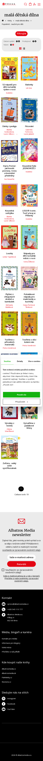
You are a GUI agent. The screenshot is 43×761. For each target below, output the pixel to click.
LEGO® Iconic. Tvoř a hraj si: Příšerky (29, 213)
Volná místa (6, 647)
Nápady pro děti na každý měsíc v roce (29, 256)
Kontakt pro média (9, 638)
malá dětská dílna (22, 20)
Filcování (29, 126)
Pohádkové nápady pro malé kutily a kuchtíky (29, 298)
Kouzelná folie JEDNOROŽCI (29, 167)
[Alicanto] (4, 735)
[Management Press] (9, 730)
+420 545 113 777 (15, 609)
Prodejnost (26, 41)
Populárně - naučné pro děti (12, 24)
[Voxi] (4, 730)
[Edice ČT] (14, 735)
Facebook (11, 704)
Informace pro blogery (11, 643)
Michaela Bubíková (9, 306)
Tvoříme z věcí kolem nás (29, 341)
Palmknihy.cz (7, 677)
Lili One (29, 88)
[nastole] (28, 730)
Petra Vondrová (9, 348)
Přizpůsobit (20, 402)
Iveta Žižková (29, 261)
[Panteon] (19, 735)
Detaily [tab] (20, 361)
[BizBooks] (14, 725)
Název (6, 44)
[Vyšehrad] (24, 730)
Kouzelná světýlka (9, 212)
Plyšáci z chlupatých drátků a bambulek (9, 298)
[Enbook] (21, 740)
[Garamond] (38, 735)
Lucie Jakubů (29, 134)
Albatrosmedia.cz (9, 669)
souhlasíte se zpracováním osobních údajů (21, 550)
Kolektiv (9, 93)
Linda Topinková (9, 257)
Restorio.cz (6, 682)
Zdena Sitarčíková (9, 430)
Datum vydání (9, 41)
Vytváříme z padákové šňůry (29, 425)
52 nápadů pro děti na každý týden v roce (9, 87)
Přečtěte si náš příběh (11, 651)
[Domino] (4, 725)
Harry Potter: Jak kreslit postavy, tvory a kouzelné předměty (9, 171)
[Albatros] (24, 725)
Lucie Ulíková (9, 134)
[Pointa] (28, 735)
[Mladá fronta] (33, 735)
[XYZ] (33, 725)
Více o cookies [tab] (34, 361)
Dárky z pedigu (9, 126)
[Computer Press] (14, 730)
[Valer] (9, 725)
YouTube (11, 709)
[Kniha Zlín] (19, 730)
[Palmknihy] (24, 735)
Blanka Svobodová (9, 130)
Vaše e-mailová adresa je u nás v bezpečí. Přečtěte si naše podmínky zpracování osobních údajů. (21, 578)
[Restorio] (26, 740)
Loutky (9, 253)
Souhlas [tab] (7, 361)
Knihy (10, 20)
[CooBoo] (38, 725)
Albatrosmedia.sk (9, 673)
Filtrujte (21, 33)
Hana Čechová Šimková (29, 306)
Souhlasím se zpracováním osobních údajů (19, 571)
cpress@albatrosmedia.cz (18, 604)
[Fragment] (38, 730)
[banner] (15, 4)
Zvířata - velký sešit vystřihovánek (9, 465)
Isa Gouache (9, 179)
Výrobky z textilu (9, 424)
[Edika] (9, 735)
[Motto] (28, 725)
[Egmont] (19, 725)
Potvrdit (21, 564)
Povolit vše (21, 395)
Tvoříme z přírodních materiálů (9, 342)
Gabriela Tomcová (28, 130)
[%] (9, 447)
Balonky (29, 84)
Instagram (11, 698)
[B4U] (33, 730)
